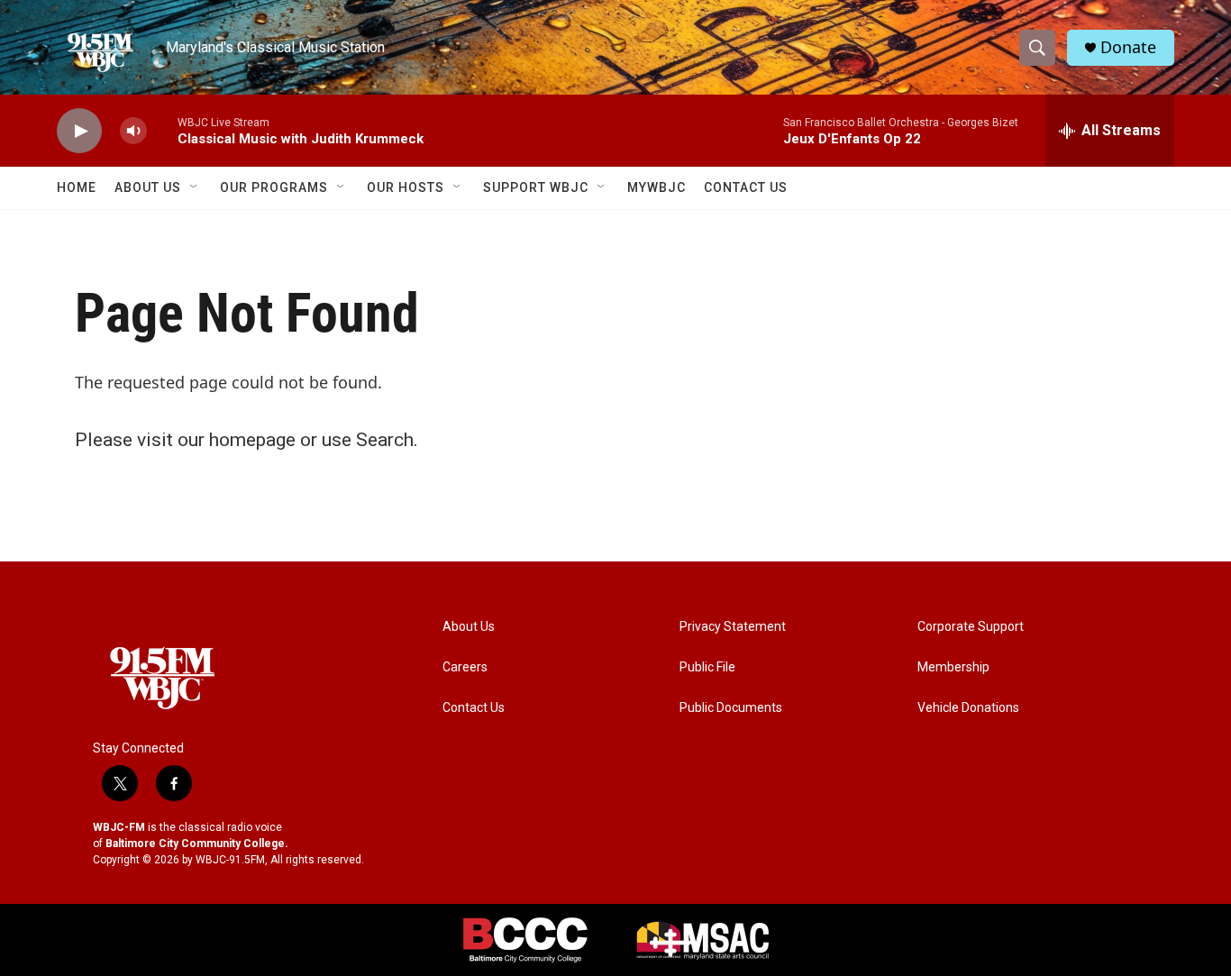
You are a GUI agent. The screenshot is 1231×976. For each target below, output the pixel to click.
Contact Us (746, 187)
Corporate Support (970, 627)
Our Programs (274, 187)
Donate (1128, 47)
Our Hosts (405, 187)
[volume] (133, 131)
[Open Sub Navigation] (194, 187)
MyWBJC (656, 187)
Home (76, 187)
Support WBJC (535, 187)
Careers (465, 667)
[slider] (162, 130)
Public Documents (730, 708)
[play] (79, 131)
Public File (707, 667)
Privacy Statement (732, 627)
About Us (147, 187)
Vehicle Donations (968, 708)
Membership (953, 667)
